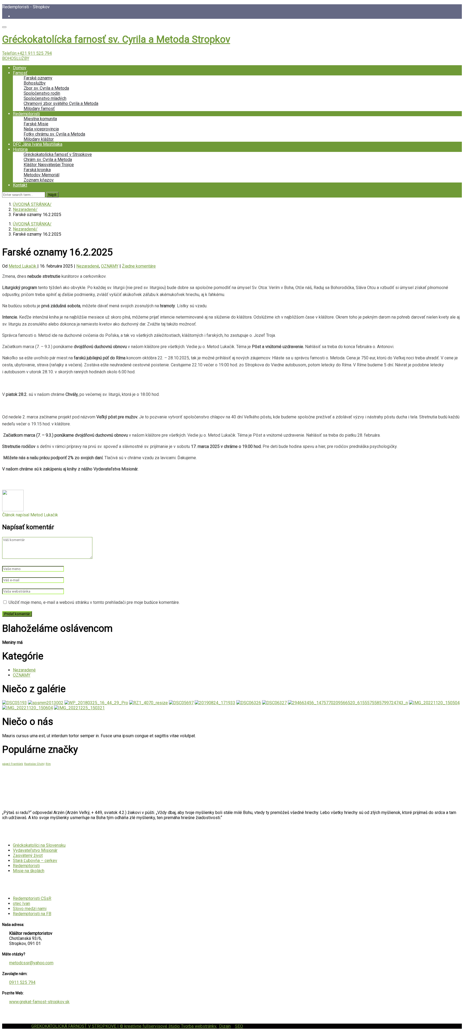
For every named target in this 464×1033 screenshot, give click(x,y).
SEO (239, 1026)
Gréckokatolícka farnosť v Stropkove (58, 154)
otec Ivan (21, 903)
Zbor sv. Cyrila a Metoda (46, 88)
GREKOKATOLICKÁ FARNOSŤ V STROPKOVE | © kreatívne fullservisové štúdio (106, 1026)
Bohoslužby (35, 83)
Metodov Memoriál (41, 174)
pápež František (12, 764)
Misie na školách (28, 870)
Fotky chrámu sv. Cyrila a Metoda (54, 134)
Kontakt (20, 185)
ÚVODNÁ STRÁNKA (31, 204)
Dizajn (225, 1026)
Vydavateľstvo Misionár (35, 850)
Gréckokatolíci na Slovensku (39, 845)
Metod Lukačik (23, 266)
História (20, 149)
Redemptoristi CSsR (32, 898)
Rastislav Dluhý (34, 764)
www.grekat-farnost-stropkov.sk (39, 1001)
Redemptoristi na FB (32, 913)
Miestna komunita (40, 118)
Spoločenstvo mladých (45, 98)
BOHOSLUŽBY (15, 58)
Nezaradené (24, 209)
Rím (48, 764)
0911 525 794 (22, 982)
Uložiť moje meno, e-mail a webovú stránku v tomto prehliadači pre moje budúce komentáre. (94, 602)
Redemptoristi (26, 113)
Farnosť (20, 72)
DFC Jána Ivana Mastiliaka (37, 144)
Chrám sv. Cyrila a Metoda (48, 159)
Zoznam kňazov (39, 179)
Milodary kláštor (39, 139)
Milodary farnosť (39, 108)
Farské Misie (36, 123)
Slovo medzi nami (29, 908)
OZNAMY (109, 266)
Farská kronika (37, 169)
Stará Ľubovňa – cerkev (35, 860)
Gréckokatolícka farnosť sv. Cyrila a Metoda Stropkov (116, 39)
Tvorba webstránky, (199, 1026)
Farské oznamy (38, 78)
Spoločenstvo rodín (42, 93)
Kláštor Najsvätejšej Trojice (49, 164)
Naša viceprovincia (41, 129)
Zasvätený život (28, 855)
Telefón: (27, 53)
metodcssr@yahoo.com (31, 962)
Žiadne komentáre (139, 266)
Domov (19, 67)
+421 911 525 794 (34, 53)
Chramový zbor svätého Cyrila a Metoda (61, 103)
